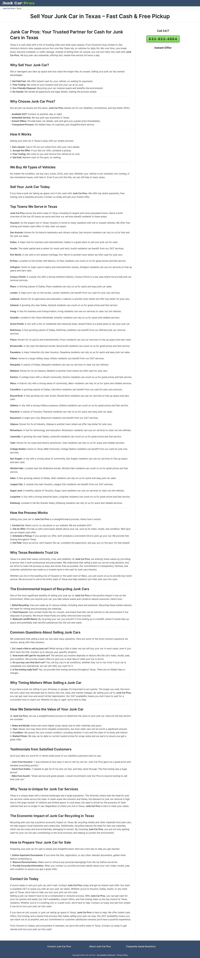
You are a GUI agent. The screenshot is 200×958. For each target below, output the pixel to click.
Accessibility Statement (106, 955)
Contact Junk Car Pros (59, 946)
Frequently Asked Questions (141, 946)
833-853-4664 (163, 39)
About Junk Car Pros (100, 946)
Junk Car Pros (8, 8)
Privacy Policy (122, 955)
